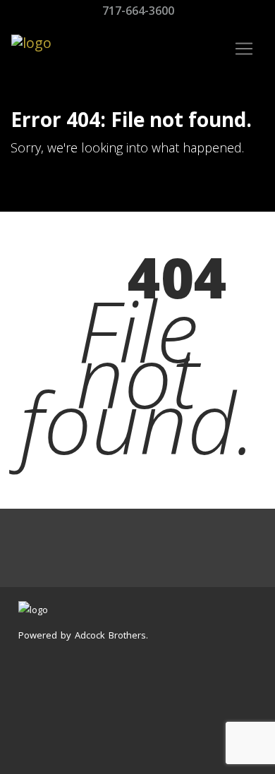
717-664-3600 (136, 10)
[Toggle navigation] (244, 49)
